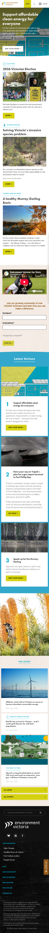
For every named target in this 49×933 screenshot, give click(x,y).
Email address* (8, 323)
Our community (9, 872)
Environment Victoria (9, 3)
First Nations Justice (12, 855)
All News (8, 790)
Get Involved (7, 883)
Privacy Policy (32, 928)
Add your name (12, 49)
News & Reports (8, 877)
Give (27, 4)
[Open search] (34, 4)
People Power (9, 859)
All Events (8, 797)
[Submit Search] (41, 813)
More (7, 115)
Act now (12, 513)
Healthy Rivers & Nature (13, 852)
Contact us (7, 893)
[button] (40, 4)
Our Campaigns (8, 843)
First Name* (7, 313)
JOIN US (7, 343)
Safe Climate (9, 848)
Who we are (7, 888)
